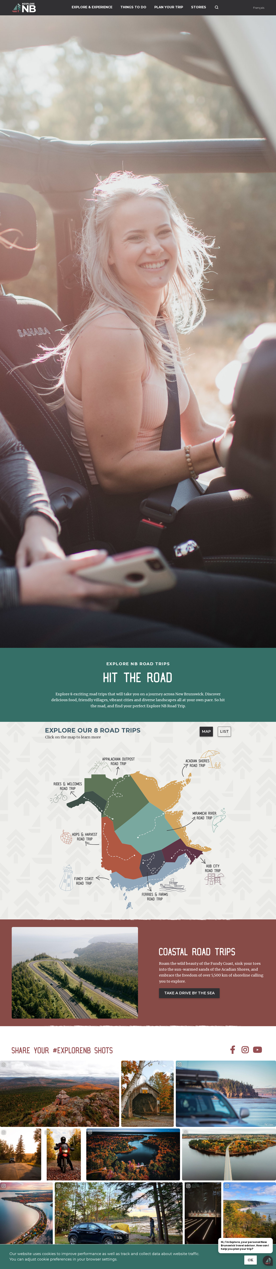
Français (258, 8)
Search (216, 7)
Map (206, 731)
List (224, 731)
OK (250, 1260)
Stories (198, 7)
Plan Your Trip (168, 7)
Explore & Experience (92, 7)
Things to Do (133, 7)
